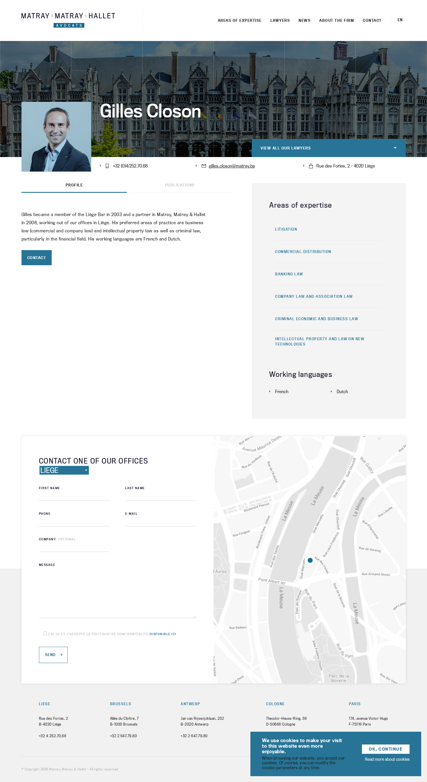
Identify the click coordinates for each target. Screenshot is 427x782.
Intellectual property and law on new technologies (319, 341)
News (305, 20)
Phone (45, 514)
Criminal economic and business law (316, 318)
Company (57, 539)
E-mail (131, 514)
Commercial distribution (303, 251)
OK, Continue (386, 749)
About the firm (336, 20)
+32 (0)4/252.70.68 (130, 166)
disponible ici (163, 634)
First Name (49, 488)
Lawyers (280, 20)
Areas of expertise (240, 20)
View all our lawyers (286, 148)
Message (47, 565)
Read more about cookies (387, 759)
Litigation (286, 229)
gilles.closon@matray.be (232, 166)
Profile (74, 185)
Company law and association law (314, 296)
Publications (180, 185)
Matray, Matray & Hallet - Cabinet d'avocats (68, 20)
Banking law (289, 274)
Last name (135, 488)
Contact (372, 20)
